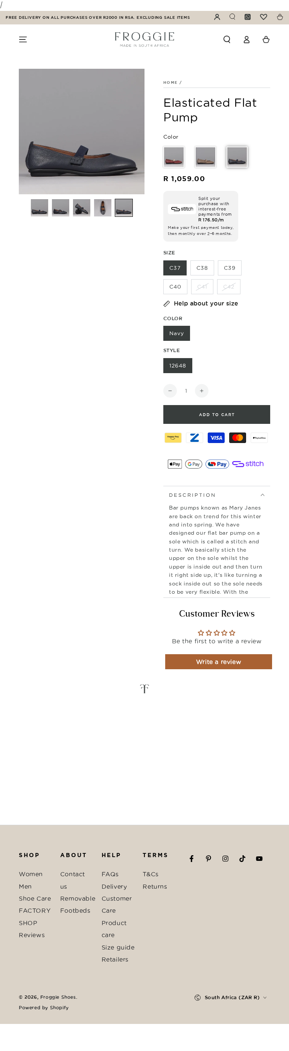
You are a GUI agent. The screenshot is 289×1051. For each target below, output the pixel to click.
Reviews (32, 935)
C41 (202, 287)
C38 (202, 268)
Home (170, 82)
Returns (155, 886)
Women (31, 874)
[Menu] (23, 39)
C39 (230, 268)
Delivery (114, 886)
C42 (228, 287)
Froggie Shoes (58, 997)
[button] (227, 39)
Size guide (118, 947)
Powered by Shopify (44, 1007)
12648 (177, 366)
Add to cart (217, 415)
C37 (175, 268)
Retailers (115, 959)
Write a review (218, 661)
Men (25, 886)
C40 (175, 287)
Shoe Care (35, 898)
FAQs (110, 874)
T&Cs (150, 874)
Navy (176, 333)
